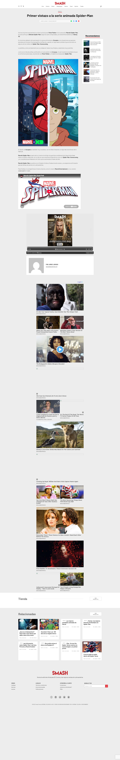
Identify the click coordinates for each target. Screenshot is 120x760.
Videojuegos (59, 6)
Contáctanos (63, 685)
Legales (38, 683)
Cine (43, 6)
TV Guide (54, 52)
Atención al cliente (66, 683)
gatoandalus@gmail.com (51, 266)
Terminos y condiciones (41, 685)
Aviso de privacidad (40, 687)
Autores (13, 689)
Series (52, 6)
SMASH (13, 683)
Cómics (47, 6)
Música (66, 6)
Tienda (81, 6)
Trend (71, 6)
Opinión (76, 6)
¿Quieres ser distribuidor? (66, 687)
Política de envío (39, 689)
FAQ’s (61, 689)
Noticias (13, 687)
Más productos (95, 599)
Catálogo (13, 685)
